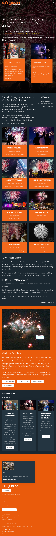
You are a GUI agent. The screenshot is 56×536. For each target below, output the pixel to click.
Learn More (8, 78)
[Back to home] (11, 3)
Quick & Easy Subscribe (9, 509)
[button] (53, 3)
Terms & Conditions (7, 529)
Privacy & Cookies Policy (8, 531)
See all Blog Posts (6, 397)
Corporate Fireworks (14, 180)
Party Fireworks (41, 148)
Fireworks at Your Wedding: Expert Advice (46, 416)
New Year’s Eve (14, 244)
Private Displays (30, 364)
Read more (9, 447)
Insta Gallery (8, 385)
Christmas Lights (41, 212)
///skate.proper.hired (7, 519)
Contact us (6, 490)
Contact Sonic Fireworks (46, 302)
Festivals (7, 275)
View (33, 80)
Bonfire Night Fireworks (42, 180)
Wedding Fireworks (14, 148)
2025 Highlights (28, 413)
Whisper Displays (21, 290)
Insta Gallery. (6, 377)
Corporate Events (23, 275)
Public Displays (23, 366)
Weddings (49, 273)
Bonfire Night (35, 275)
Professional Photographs (34, 372)
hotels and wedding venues (15, 111)
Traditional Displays (11, 284)
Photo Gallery (38, 381)
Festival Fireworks (14, 212)
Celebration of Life (41, 244)
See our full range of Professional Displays (13, 123)
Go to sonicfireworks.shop (9, 479)
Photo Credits (5, 533)
